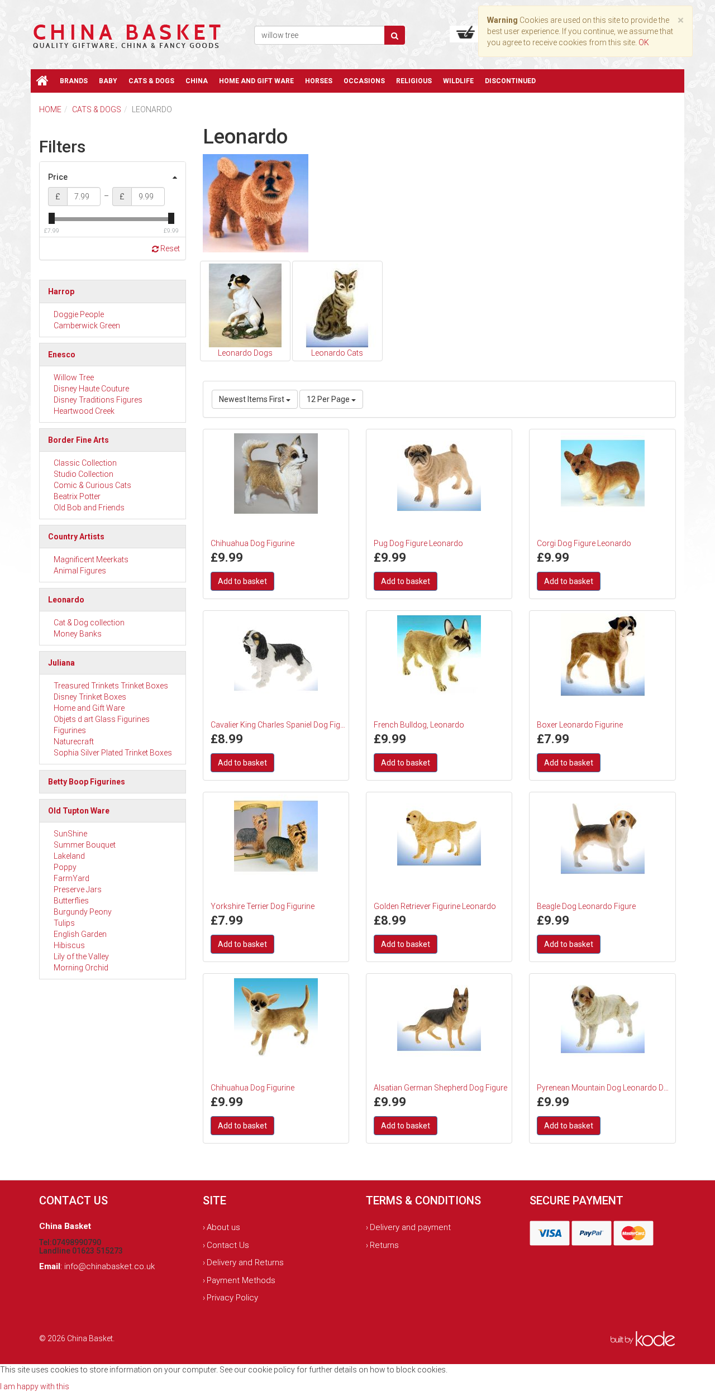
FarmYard (71, 878)
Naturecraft (74, 741)
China (196, 81)
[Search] (394, 35)
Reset (169, 248)
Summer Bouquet (85, 844)
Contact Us (228, 1245)
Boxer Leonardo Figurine (580, 724)
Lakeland (69, 856)
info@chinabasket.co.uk (109, 1266)
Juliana (61, 662)
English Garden (80, 934)
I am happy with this (34, 1386)
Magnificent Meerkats (91, 559)
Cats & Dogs (151, 81)
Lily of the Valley (81, 956)
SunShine (70, 833)
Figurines (70, 730)
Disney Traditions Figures (98, 399)
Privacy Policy (232, 1298)
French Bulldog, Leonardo (419, 724)
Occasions (364, 81)
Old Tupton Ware (78, 810)
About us (223, 1227)
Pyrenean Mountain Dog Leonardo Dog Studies (604, 1087)
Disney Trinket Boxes (90, 696)
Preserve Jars (78, 889)
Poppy (65, 867)
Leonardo (66, 599)
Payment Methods (241, 1280)
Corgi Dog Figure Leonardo (584, 543)
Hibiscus (69, 945)
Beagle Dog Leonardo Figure (586, 906)
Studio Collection (83, 474)
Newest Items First (252, 399)
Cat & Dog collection (89, 622)
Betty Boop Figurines (86, 781)
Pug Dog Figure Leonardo (418, 543)
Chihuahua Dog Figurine (252, 543)
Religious (414, 81)
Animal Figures (80, 570)
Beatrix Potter (77, 496)
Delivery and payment (410, 1227)
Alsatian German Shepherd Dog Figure (440, 1087)
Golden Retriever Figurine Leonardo (435, 906)
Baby (108, 81)
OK (643, 42)
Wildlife (458, 81)
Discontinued (510, 81)
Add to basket (242, 581)
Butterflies (71, 900)
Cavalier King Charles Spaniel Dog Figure (278, 724)
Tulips (64, 923)
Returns (384, 1245)
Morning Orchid (81, 967)
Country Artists (76, 536)
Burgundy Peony (83, 911)
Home (50, 109)
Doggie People (79, 314)
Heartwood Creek (84, 410)
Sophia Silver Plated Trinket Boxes (113, 752)
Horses (318, 81)
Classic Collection (85, 462)
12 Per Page (329, 399)
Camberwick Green (87, 325)
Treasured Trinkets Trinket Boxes (111, 685)
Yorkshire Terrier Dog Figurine (262, 906)
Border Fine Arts (78, 440)
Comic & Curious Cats (92, 485)
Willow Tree (74, 377)
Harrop (61, 291)
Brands (74, 81)
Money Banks (78, 633)
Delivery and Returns (245, 1262)
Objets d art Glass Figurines (102, 719)
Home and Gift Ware (256, 81)
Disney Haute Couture (91, 388)
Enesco (61, 354)
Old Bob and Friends (89, 507)
